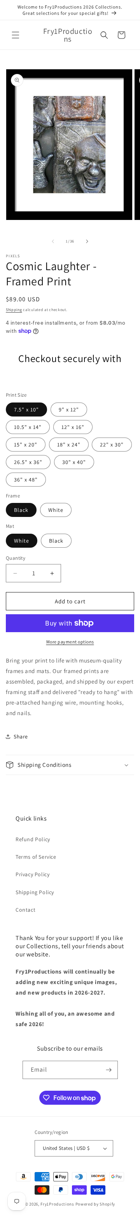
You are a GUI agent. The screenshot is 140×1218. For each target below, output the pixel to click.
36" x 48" (26, 479)
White (55, 509)
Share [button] (21, 736)
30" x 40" (74, 462)
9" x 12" (69, 409)
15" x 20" (25, 444)
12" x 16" (72, 427)
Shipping (14, 309)
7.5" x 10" (26, 409)
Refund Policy (33, 839)
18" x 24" (68, 444)
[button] (15, 35)
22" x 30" (112, 444)
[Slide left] (52, 241)
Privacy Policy (32, 874)
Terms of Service (36, 856)
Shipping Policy (35, 892)
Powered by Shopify (95, 1204)
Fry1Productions (57, 1204)
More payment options (70, 642)
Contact (25, 909)
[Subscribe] (108, 1070)
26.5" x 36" (28, 462)
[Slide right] (87, 241)
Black (21, 509)
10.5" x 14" (28, 427)
